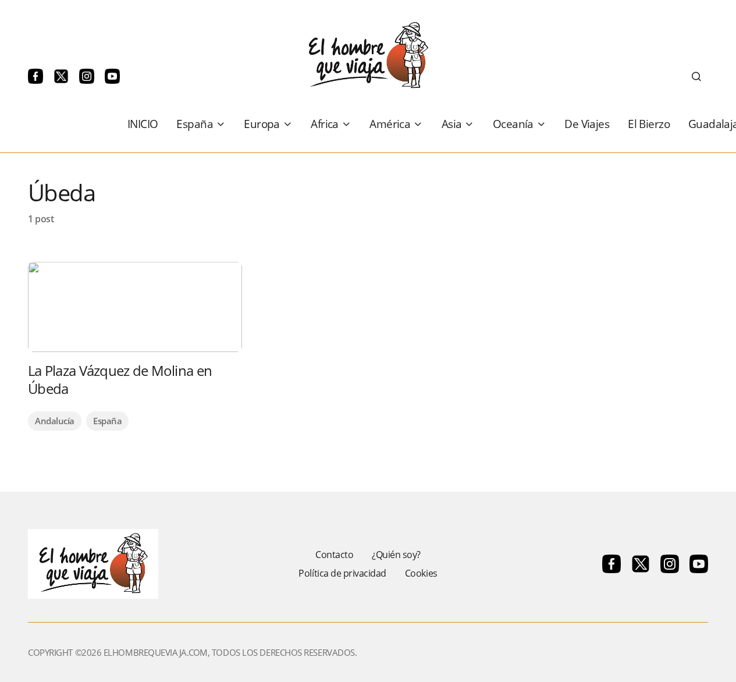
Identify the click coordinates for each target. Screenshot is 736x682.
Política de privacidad (342, 573)
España (107, 421)
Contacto (334, 554)
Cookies (421, 573)
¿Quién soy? (396, 554)
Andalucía (54, 421)
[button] (696, 76)
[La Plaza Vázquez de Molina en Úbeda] (135, 307)
